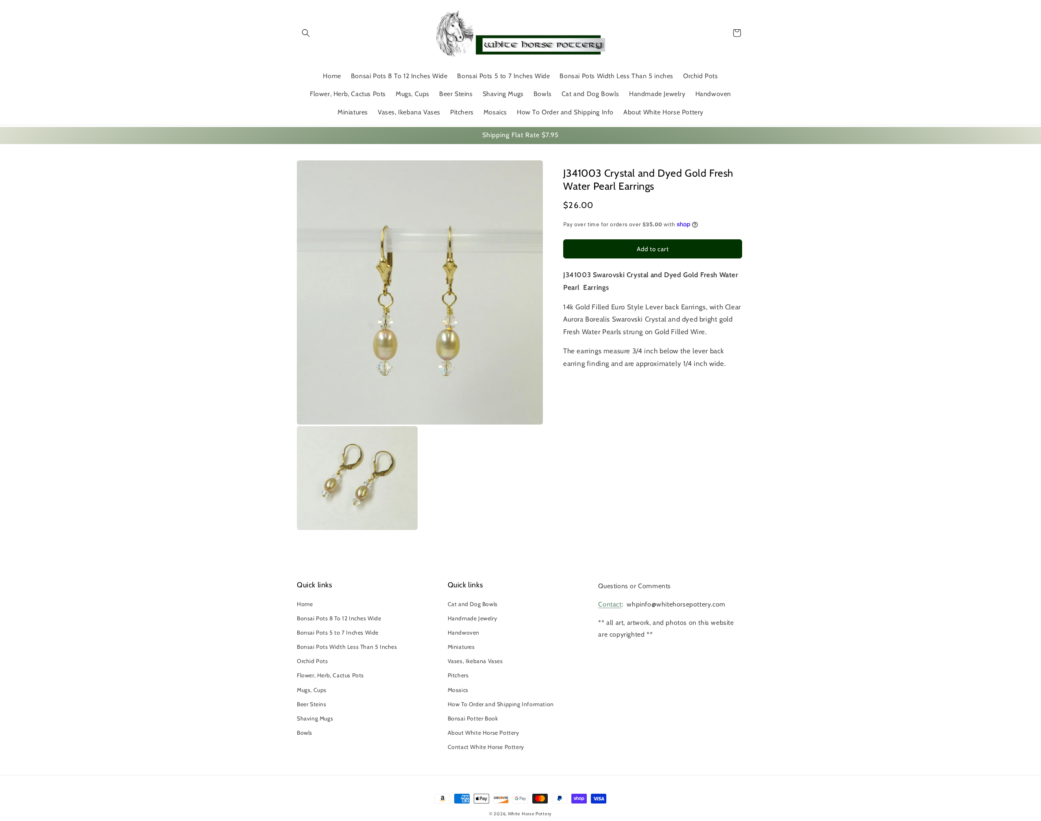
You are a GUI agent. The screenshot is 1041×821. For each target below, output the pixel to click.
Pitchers (458, 675)
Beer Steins (312, 704)
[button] (306, 33)
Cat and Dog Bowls (473, 604)
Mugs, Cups (312, 690)
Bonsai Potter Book (473, 718)
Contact (609, 604)
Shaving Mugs (315, 718)
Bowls (304, 732)
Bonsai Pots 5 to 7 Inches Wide (338, 632)
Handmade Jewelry (472, 618)
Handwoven (463, 632)
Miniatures (461, 646)
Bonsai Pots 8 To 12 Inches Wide (339, 618)
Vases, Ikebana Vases (475, 661)
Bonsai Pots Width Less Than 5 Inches (347, 646)
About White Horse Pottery (483, 732)
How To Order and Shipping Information (501, 704)
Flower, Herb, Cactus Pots (330, 675)
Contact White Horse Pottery (486, 747)
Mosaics (458, 690)
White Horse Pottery (530, 814)
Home (305, 604)
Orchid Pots (312, 661)
